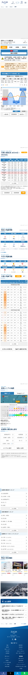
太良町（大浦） (6, 443)
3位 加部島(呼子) (5, 499)
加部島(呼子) (7, 434)
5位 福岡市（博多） (6, 527)
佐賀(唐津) (19, 437)
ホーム (2, 6)
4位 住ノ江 (3, 502)
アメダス (20, 649)
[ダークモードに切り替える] (17, 2)
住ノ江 (20, 440)
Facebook (3, 674)
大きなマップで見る (6, 418)
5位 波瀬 (3, 505)
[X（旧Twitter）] (12, 639)
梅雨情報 (20, 645)
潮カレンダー (7, 649)
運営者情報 (21, 660)
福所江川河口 (4, 425)
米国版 (21, 668)
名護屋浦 (20, 434)
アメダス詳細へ (3, 252)
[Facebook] (15, 639)
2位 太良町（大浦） (6, 496)
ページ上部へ (24, 623)
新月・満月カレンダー (20, 653)
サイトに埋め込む (24, 152)
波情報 (17, 47)
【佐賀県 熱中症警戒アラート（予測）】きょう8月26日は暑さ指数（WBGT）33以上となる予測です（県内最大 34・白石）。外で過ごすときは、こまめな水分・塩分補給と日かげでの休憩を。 (14, 66)
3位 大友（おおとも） (6, 543)
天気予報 (7, 651)
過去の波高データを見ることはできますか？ (13, 614)
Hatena (17, 674)
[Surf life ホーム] (5, 2)
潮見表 (11, 6)
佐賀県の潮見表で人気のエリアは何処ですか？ (12, 606)
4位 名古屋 (3, 524)
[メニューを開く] (25, 2)
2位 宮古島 (3, 518)
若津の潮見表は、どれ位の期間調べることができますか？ (13, 611)
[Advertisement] (14, 24)
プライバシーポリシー (20, 664)
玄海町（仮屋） (7, 437)
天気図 (10, 47)
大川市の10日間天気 (7, 349)
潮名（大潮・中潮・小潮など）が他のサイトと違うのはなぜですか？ (13, 618)
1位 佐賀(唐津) (4, 493)
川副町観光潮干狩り (5, 421)
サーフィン (7, 658)
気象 (7, 6)
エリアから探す (7, 448)
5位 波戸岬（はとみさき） (7, 549)
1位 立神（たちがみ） (6, 537)
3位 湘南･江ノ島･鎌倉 (6, 521)
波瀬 (7, 440)
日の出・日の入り (20, 651)
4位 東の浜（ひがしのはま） (8, 546)
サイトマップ (21, 662)
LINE (25, 674)
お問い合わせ (21, 658)
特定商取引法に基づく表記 (21, 666)
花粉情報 (20, 647)
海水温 (24, 47)
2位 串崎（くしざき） (6, 540)
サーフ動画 (7, 664)
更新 (23, 192)
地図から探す (20, 448)
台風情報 (7, 653)
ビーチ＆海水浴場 (7, 662)
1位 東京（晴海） (5, 515)
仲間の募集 (7, 666)
